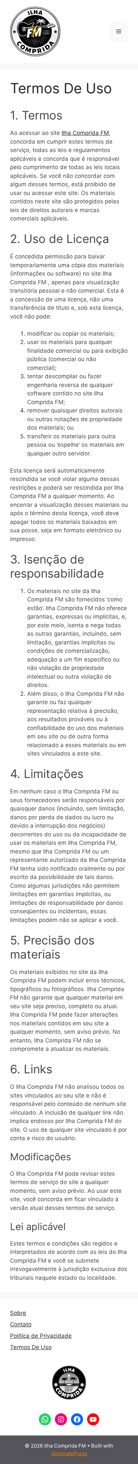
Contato (20, 1324)
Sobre (18, 1313)
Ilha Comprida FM (85, 133)
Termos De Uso (31, 1347)
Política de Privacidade (41, 1335)
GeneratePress (69, 1453)
